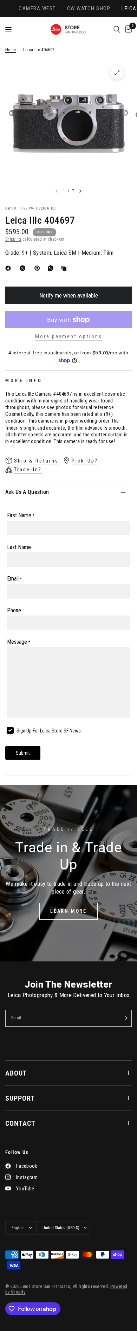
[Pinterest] (38, 268)
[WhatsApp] (52, 268)
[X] (24, 268)
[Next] (80, 191)
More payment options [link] (68, 337)
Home (10, 49)
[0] (127, 29)
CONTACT (20, 1123)
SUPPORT (20, 1098)
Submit (23, 753)
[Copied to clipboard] (65, 268)
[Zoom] (117, 72)
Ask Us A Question (27, 492)
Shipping (13, 239)
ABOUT (16, 1073)
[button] (68, 911)
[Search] (117, 29)
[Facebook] (9, 268)
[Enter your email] (125, 1018)
